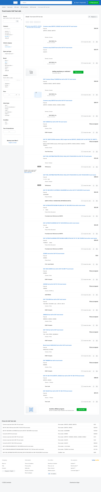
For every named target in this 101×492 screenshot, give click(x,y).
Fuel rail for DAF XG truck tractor (10, 433)
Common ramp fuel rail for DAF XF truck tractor (13, 424)
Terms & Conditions (29, 463)
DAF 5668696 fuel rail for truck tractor (53, 360)
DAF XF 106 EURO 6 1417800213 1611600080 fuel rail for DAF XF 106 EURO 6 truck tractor (66, 190)
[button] (93, 42)
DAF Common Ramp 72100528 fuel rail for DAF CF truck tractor (59, 79)
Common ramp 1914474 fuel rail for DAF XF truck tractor (57, 47)
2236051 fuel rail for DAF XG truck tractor (53, 253)
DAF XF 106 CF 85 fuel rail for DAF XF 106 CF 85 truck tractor (16, 427)
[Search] (21, 2)
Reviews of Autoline (29, 470)
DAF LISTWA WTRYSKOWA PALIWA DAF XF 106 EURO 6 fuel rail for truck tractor (64, 205)
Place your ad (78, 72)
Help (3, 465)
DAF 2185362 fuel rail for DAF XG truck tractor (55, 121)
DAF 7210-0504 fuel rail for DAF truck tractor (54, 299)
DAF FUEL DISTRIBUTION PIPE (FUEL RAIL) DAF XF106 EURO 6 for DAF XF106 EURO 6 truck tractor (69, 175)
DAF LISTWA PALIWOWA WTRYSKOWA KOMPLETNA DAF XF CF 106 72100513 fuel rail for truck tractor (70, 238)
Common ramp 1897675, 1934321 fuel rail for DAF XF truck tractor (60, 26)
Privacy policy (28, 465)
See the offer (82, 409)
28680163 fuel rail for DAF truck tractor (53, 314)
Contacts (4, 468)
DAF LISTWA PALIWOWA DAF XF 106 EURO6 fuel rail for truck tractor (61, 223)
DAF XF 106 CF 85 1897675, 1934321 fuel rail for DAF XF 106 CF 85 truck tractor (63, 375)
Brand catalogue (28, 472)
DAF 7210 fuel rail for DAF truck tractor (53, 330)
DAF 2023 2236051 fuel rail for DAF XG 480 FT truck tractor (58, 268)
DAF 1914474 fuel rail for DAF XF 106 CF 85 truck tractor (57, 391)
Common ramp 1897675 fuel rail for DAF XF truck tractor (57, 100)
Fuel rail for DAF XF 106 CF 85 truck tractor (12, 443)
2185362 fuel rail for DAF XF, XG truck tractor (54, 284)
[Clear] (21, 19)
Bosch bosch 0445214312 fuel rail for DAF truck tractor (57, 345)
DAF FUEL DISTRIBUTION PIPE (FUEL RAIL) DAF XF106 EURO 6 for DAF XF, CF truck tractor (67, 156)
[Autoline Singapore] (7, 2)
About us (4, 463)
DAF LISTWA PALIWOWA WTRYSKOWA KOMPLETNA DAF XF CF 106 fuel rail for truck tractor (23, 449)
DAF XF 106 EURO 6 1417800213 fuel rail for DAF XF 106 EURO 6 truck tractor (20, 430)
